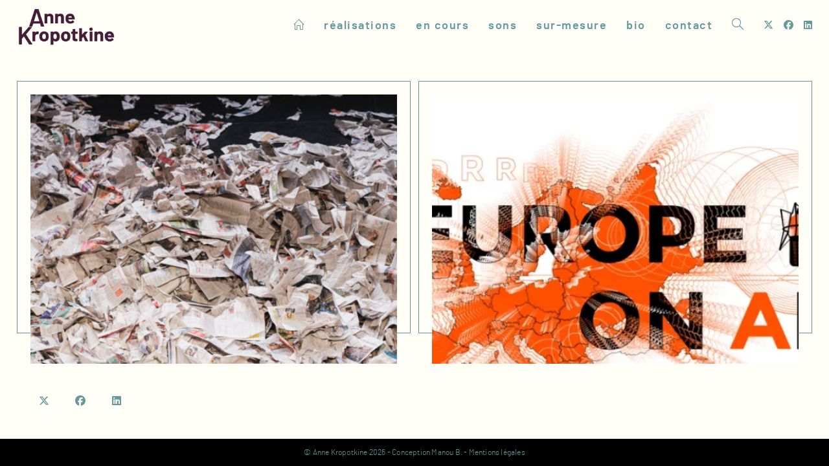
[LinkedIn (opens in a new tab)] (808, 25)
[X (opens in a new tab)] (768, 25)
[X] (44, 401)
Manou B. (446, 452)
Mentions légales (497, 452)
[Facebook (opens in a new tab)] (788, 25)
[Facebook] (81, 401)
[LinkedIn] (117, 401)
